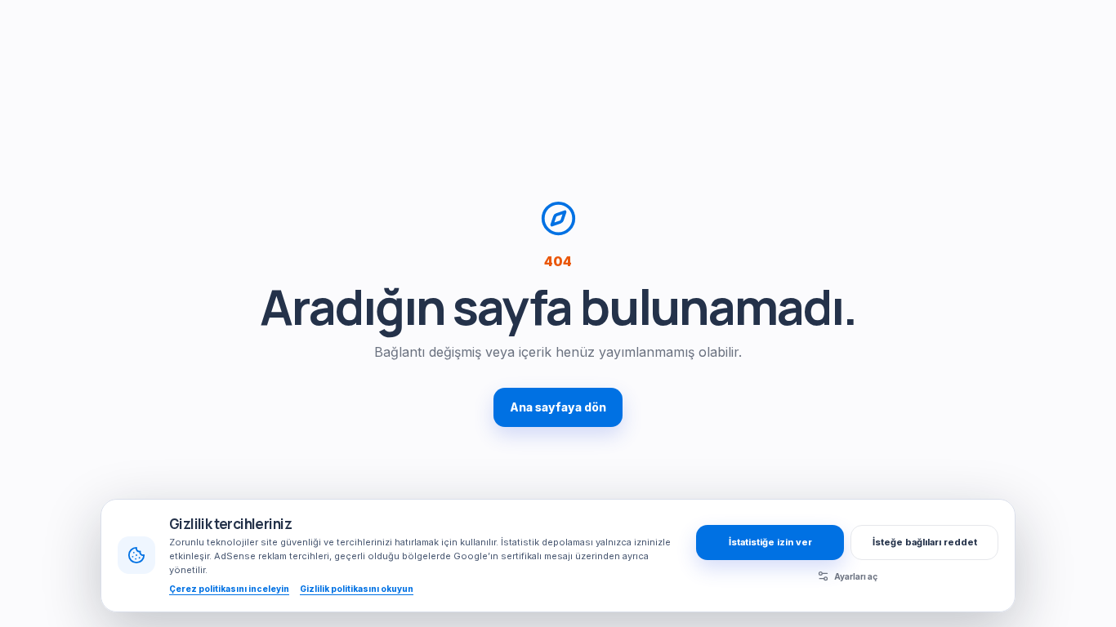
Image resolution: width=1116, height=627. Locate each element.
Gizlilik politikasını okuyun (356, 589)
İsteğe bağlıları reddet (925, 542)
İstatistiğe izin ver (770, 542)
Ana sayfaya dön (558, 407)
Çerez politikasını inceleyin (229, 589)
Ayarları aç (855, 576)
